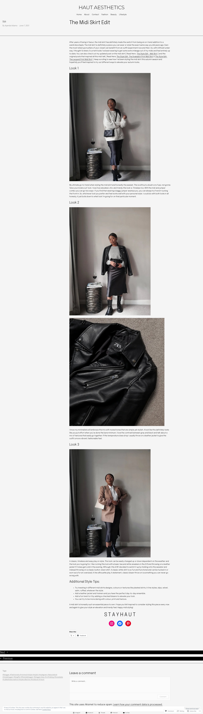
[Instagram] (112, 623)
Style (4, 21)
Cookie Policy (46, 709)
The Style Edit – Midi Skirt (147, 54)
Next (2, 652)
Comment (163, 697)
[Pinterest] (128, 623)
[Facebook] (120, 623)
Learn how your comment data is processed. (137, 704)
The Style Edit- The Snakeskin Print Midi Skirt (135, 57)
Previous (8, 658)
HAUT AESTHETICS (102, 7)
